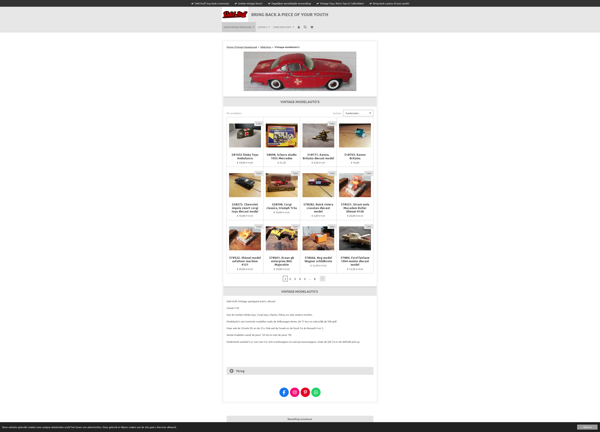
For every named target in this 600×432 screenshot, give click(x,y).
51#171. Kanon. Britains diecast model (318, 156)
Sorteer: (337, 113)
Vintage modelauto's (287, 47)
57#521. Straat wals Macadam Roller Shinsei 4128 (355, 208)
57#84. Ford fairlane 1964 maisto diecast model (355, 261)
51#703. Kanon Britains (355, 156)
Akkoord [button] (587, 427)
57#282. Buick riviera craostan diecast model (318, 208)
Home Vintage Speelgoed (242, 47)
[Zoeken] (305, 27)
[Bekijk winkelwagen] (311, 27)
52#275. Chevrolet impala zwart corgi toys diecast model (245, 208)
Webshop (265, 47)
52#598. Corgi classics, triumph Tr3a (281, 206)
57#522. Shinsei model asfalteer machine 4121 (245, 261)
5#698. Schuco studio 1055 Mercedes (282, 156)
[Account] (298, 27)
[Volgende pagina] (322, 278)
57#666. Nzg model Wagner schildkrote (318, 259)
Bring (289, 14)
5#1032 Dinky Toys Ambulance (245, 156)
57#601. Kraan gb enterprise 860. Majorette (281, 261)
